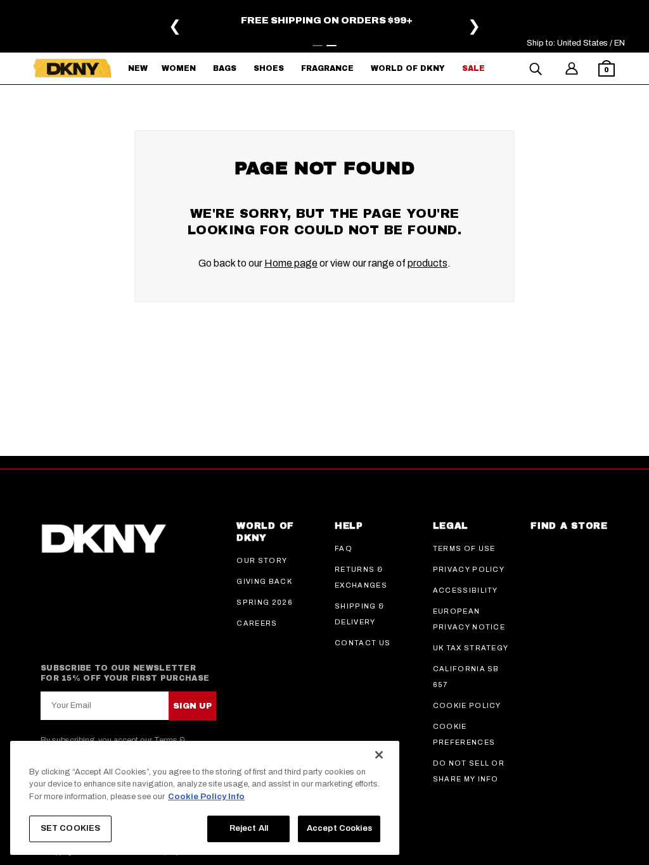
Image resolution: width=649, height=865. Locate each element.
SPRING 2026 (264, 602)
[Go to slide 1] (317, 45)
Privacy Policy (468, 569)
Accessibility (465, 590)
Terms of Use (464, 548)
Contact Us (362, 643)
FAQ (343, 548)
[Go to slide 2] (331, 45)
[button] (606, 70)
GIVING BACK (264, 581)
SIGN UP (192, 706)
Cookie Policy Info (206, 796)
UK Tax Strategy (471, 648)
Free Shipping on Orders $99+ (327, 20)
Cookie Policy (467, 705)
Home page (291, 263)
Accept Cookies (339, 828)
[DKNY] (72, 68)
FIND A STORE (568, 526)
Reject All (248, 828)
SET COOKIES (70, 828)
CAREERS (256, 623)
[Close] (379, 755)
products (427, 263)
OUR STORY (261, 560)
